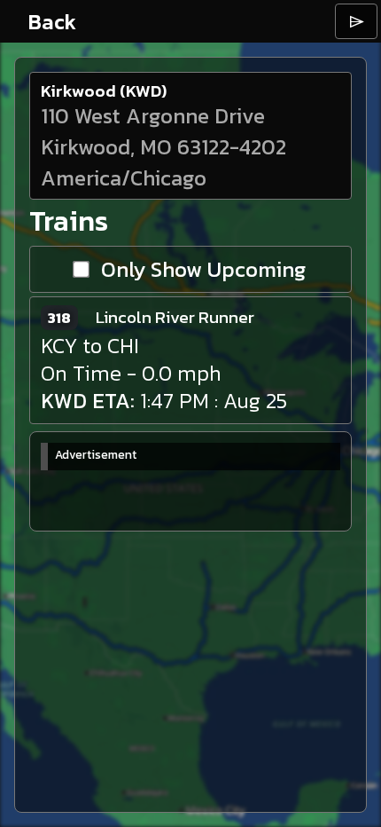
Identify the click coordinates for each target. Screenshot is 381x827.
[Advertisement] (174, 496)
